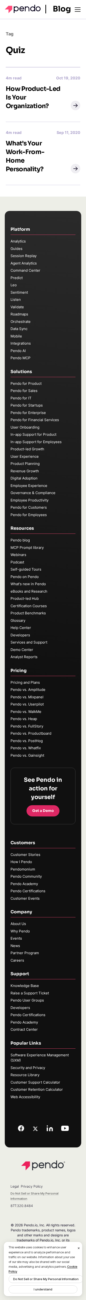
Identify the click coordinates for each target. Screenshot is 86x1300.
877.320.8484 (22, 1206)
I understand (43, 1289)
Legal (15, 1186)
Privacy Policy (32, 1186)
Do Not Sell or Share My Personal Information (46, 1279)
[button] (75, 105)
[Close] (78, 1248)
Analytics (18, 241)
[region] (43, 1269)
